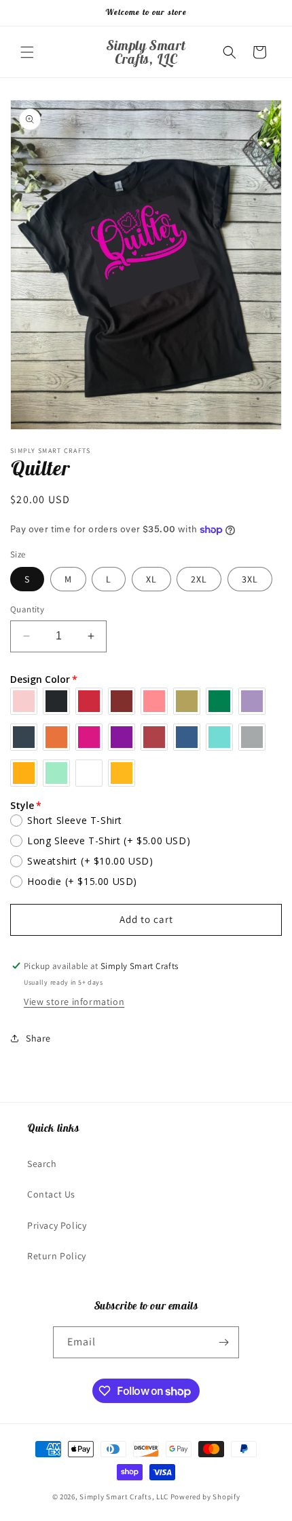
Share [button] (38, 1038)
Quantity (27, 609)
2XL (199, 579)
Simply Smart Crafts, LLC (123, 1496)
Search (42, 1164)
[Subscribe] (223, 1342)
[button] (27, 52)
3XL (250, 579)
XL (151, 579)
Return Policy (56, 1256)
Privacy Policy (56, 1225)
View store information (74, 1001)
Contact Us (51, 1194)
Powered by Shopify (205, 1496)
